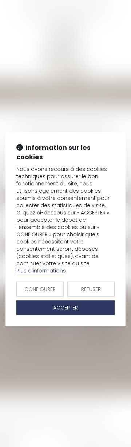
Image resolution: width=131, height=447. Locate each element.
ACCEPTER (65, 307)
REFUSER (91, 289)
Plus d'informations (41, 270)
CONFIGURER (40, 289)
